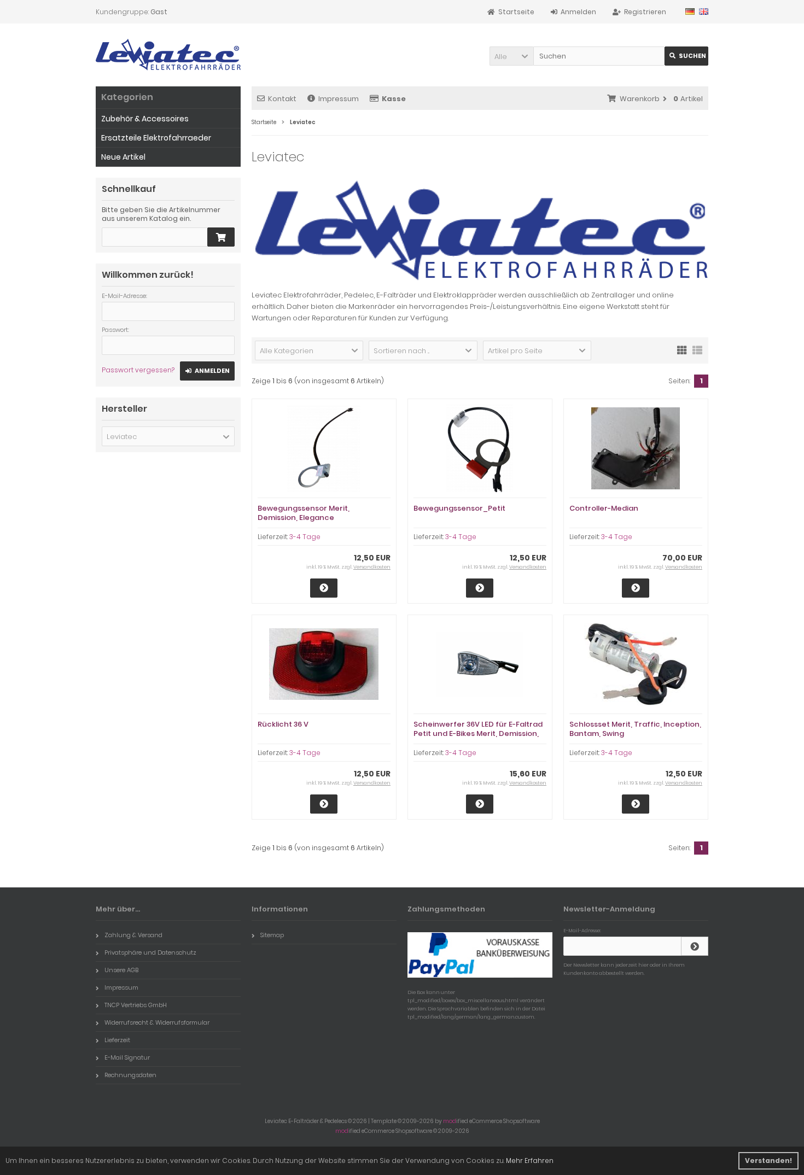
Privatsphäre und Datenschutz (150, 952)
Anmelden (207, 371)
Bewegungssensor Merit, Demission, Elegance (303, 513)
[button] (511, 56)
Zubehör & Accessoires (145, 118)
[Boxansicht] (682, 349)
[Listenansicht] (697, 349)
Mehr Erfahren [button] (530, 1160)
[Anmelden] (694, 946)
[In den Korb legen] (221, 237)
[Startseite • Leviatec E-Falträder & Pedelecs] (168, 54)
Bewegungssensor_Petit (459, 508)
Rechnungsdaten (130, 1075)
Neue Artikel (123, 156)
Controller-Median (603, 508)
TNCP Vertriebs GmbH (135, 1005)
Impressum (338, 98)
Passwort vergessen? (138, 370)
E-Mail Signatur (127, 1057)
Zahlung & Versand (133, 935)
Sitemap (272, 935)
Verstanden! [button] (768, 1160)
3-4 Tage (305, 536)
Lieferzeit (117, 1040)
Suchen (686, 56)
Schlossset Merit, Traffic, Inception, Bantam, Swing (635, 729)
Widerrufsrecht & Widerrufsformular (156, 1022)
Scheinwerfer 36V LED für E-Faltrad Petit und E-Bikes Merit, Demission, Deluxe (478, 733)
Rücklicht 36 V (283, 724)
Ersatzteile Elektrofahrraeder (156, 137)
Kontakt (282, 98)
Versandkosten (372, 567)
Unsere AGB (121, 970)
